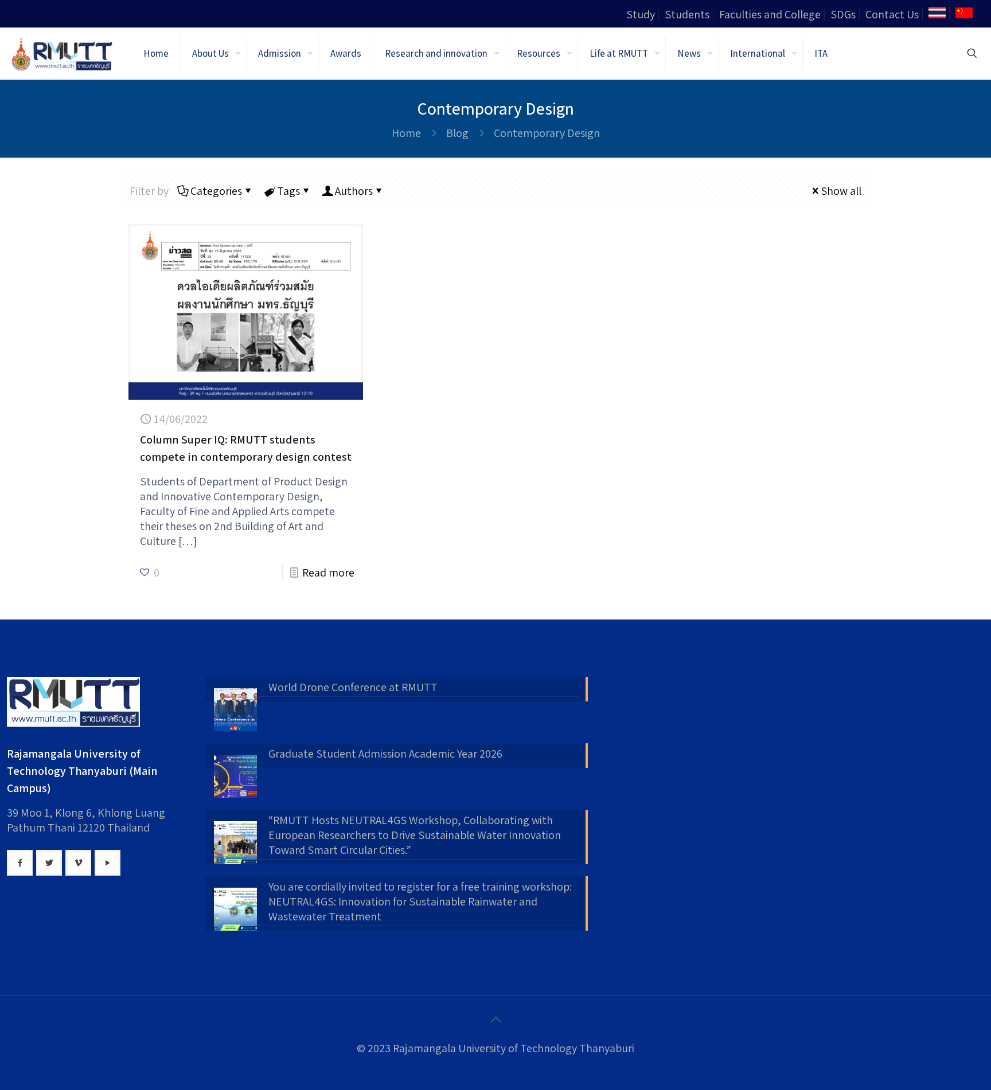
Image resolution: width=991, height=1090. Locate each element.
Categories (216, 190)
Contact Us (892, 14)
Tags (288, 190)
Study (640, 14)
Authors (354, 190)
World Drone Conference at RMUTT (353, 687)
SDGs (843, 14)
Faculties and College (770, 14)
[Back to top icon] (495, 1019)
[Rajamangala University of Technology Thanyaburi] (63, 53)
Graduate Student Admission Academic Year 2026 (385, 753)
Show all (841, 190)
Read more (328, 572)
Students (687, 14)
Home (406, 133)
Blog (457, 133)
